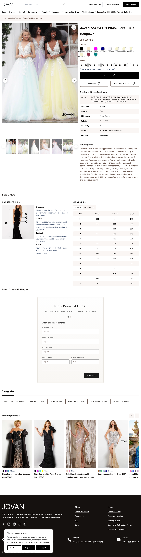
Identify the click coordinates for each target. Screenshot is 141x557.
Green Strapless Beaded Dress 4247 (112, 474)
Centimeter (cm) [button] (89, 207)
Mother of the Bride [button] (72, 12)
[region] (28, 541)
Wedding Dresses (14, 18)
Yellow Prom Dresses (121, 401)
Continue (91, 375)
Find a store (108, 75)
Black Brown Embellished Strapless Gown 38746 (16, 475)
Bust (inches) (47, 327)
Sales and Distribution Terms (120, 525)
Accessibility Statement (118, 529)
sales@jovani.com (131, 541)
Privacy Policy (114, 520)
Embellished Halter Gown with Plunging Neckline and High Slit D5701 (80, 475)
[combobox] (44, 4)
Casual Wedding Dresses (32, 18)
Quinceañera (101, 12)
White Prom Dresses (99, 401)
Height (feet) (47, 357)
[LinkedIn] (19, 524)
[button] (5, 80)
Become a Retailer (115, 516)
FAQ (76, 520)
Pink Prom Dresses (37, 401)
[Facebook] (9, 524)
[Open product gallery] (73, 27)
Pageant (120, 12)
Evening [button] (12, 12)
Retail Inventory (114, 511)
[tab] (70, 194)
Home (4, 18)
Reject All (28, 548)
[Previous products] (131, 416)
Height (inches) (77, 357)
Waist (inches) (48, 337)
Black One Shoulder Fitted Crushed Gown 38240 (47, 475)
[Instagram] (24, 524)
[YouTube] (3, 524)
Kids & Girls (111, 12)
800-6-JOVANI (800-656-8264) (88, 541)
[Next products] (137, 416)
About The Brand (82, 511)
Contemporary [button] (33, 12)
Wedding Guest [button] (88, 12)
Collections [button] (128, 12)
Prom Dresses (56, 401)
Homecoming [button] (56, 12)
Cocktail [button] (22, 12)
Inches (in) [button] (78, 207)
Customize (14, 548)
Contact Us (79, 516)
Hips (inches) (47, 347)
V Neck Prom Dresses (76, 401)
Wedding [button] (45, 12)
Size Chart (92, 83)
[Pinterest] (14, 524)
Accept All (43, 548)
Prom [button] (4, 12)
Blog (77, 525)
